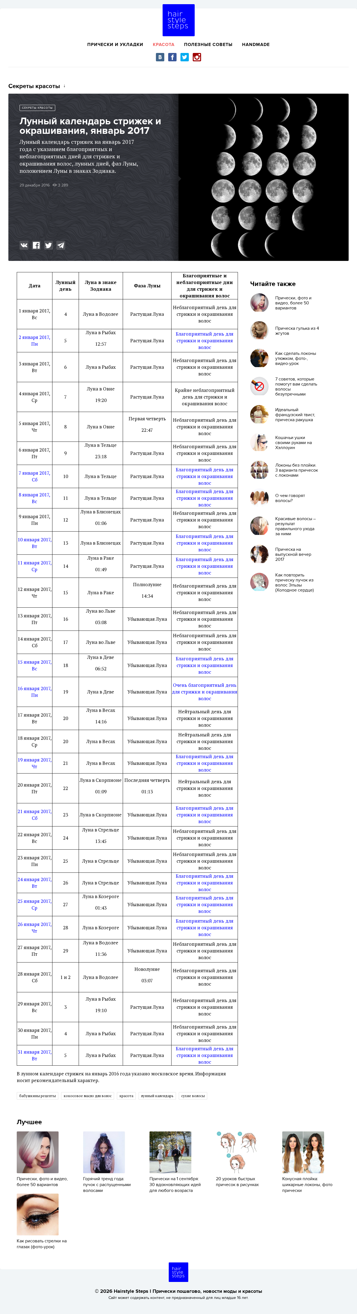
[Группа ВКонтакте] (160, 57)
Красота (164, 44)
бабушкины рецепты (37, 1095)
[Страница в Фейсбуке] (172, 57)
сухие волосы (193, 1095)
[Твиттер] (184, 57)
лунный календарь (157, 1095)
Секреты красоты (37, 108)
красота (126, 1095)
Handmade (256, 44)
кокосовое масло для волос (88, 1095)
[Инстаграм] (197, 57)
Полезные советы (208, 44)
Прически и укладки (115, 44)
